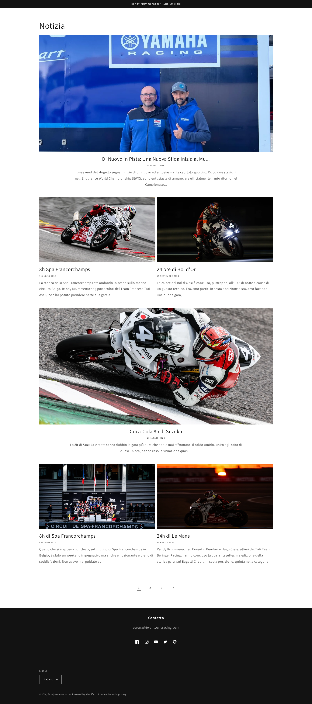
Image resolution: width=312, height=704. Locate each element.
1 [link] (139, 587)
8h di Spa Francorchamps (67, 536)
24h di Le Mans (173, 536)
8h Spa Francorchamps (64, 269)
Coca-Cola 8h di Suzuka (156, 431)
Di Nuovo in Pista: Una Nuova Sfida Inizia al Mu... (156, 159)
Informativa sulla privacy (112, 694)
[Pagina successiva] (173, 587)
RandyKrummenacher (60, 694)
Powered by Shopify (83, 694)
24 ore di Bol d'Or (176, 269)
